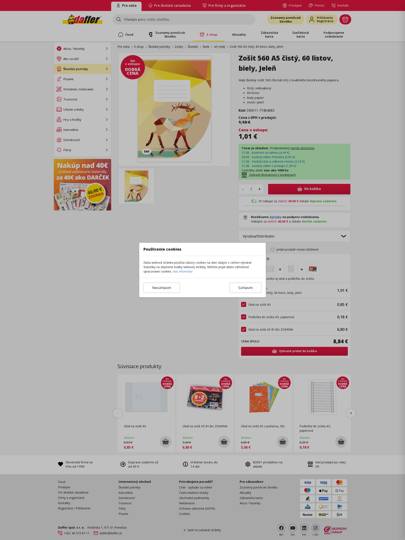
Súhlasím (245, 287)
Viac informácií (183, 271)
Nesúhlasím (161, 287)
